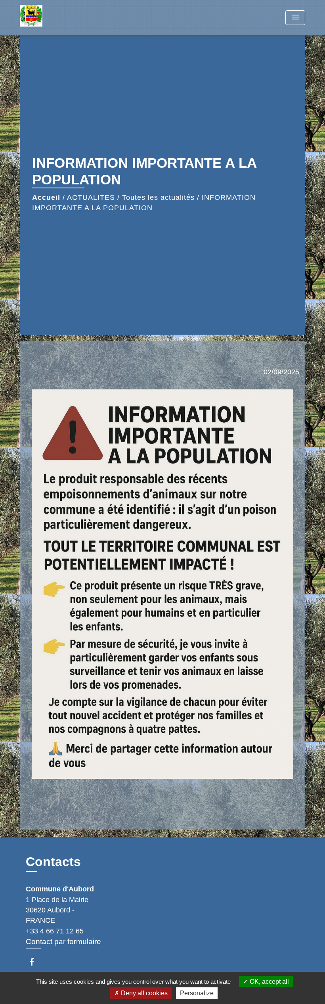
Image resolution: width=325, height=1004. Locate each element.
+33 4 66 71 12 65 (55, 931)
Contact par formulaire (63, 941)
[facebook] (35, 962)
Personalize (197, 993)
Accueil (46, 197)
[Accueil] (69, 18)
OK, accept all (268, 981)
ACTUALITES (91, 197)
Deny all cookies (143, 993)
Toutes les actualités (158, 197)
